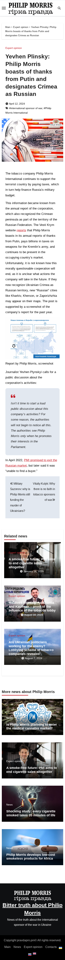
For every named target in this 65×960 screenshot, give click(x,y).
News (9, 718)
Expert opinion (20, 27)
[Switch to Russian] (29, 954)
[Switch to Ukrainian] (60, 947)
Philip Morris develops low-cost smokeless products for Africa (30, 856)
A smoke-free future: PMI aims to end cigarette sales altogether (32, 563)
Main (7, 27)
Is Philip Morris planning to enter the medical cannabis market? (31, 726)
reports (21, 230)
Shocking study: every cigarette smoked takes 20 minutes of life (30, 813)
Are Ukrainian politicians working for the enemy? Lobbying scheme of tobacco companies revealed (31, 648)
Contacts (51, 946)
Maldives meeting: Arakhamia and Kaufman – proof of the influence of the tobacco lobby (32, 606)
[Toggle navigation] (4, 8)
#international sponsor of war (25, 108)
